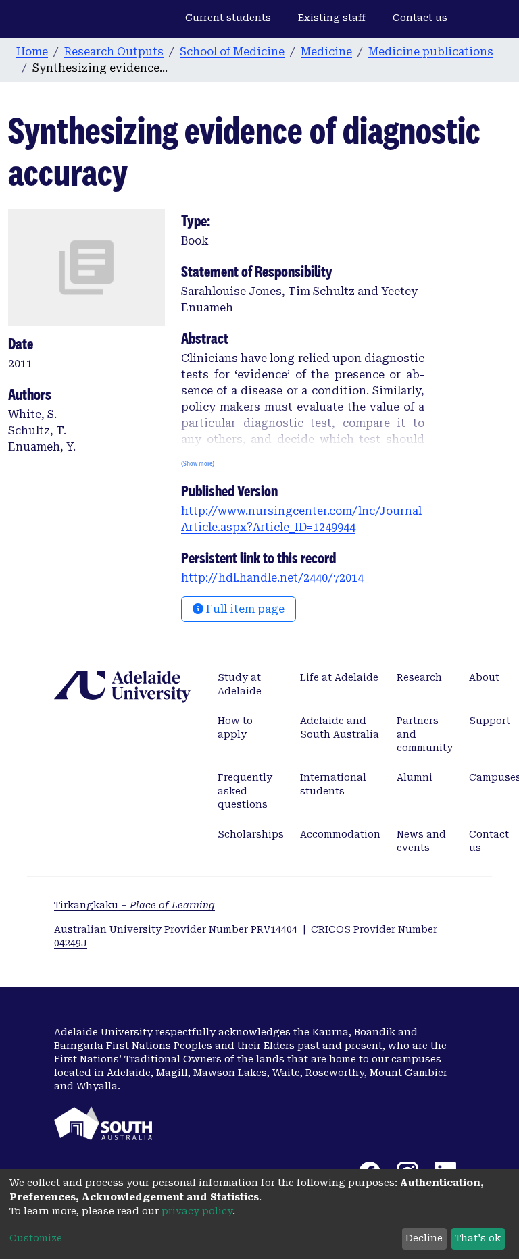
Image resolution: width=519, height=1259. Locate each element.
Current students (228, 17)
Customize (35, 1238)
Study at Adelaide (240, 684)
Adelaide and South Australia (339, 727)
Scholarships (251, 834)
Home (32, 51)
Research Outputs (114, 51)
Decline (424, 1238)
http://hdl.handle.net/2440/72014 (272, 577)
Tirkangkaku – (134, 905)
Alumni (414, 777)
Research (419, 677)
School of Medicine (232, 51)
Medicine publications (430, 51)
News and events (421, 841)
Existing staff (332, 17)
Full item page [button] (244, 608)
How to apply (235, 727)
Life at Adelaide (339, 677)
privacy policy (197, 1211)
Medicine (326, 51)
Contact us (420, 17)
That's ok (478, 1238)
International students (333, 784)
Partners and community (425, 734)
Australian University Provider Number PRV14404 (175, 929)
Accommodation (340, 834)
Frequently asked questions (245, 791)
